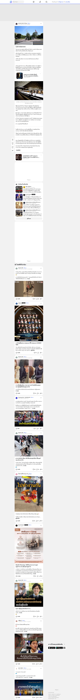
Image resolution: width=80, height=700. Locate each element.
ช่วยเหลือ (53, 694)
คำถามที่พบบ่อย (57, 694)
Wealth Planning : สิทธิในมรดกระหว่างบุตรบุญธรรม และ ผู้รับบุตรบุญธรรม (27, 565)
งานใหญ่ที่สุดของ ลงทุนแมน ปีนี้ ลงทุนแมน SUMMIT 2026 (28, 343)
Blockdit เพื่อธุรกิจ (51, 698)
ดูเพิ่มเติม (33, 350)
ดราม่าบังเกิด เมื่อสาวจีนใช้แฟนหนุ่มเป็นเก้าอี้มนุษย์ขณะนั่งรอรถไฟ (28, 459)
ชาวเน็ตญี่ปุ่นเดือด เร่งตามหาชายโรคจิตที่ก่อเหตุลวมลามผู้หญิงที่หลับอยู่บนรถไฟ (28, 386)
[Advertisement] (40, 12)
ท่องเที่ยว (18, 150)
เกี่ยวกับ (49, 694)
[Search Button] (14, 2)
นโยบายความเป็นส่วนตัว (52, 696)
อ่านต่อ (28, 278)
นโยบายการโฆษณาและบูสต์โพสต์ (53, 695)
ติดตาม (29, 23)
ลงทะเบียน (67, 2)
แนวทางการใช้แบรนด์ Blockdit (53, 697)
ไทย (55, 698)
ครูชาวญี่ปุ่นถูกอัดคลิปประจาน (23, 608)
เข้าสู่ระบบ (60, 2)
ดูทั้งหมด (29, 218)
